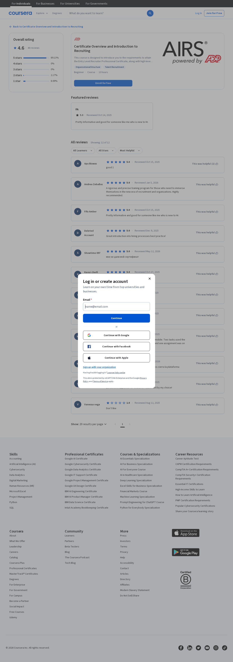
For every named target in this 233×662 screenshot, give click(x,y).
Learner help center (116, 372)
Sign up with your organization (99, 367)
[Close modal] (149, 278)
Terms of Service (100, 381)
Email (87, 300)
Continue (116, 318)
